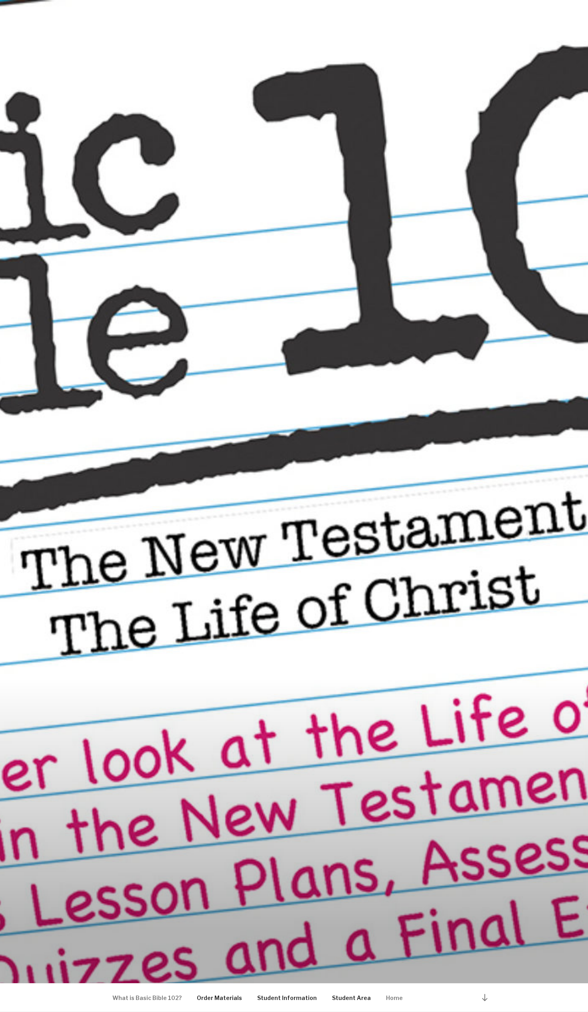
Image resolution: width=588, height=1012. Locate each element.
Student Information (287, 997)
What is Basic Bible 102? (147, 997)
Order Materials (219, 997)
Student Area (351, 997)
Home (394, 997)
